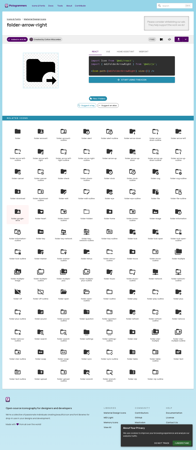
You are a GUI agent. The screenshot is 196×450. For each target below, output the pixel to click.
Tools (60, 5)
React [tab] (95, 51)
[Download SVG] (179, 39)
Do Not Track (161, 443)
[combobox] (173, 6)
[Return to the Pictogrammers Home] (7, 400)
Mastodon (140, 422)
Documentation (174, 412)
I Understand (182, 443)
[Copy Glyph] (161, 39)
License (170, 417)
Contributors (141, 412)
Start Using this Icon (133, 79)
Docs (50, 5)
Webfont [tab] (144, 51)
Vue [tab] (108, 51)
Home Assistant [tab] (125, 51)
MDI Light (108, 417)
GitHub (138, 417)
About (69, 5)
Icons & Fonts (38, 5)
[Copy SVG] (169, 39)
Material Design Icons (35, 19)
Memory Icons (111, 422)
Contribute (80, 5)
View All (107, 427)
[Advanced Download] (186, 39)
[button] (152, 39)
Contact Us (172, 422)
